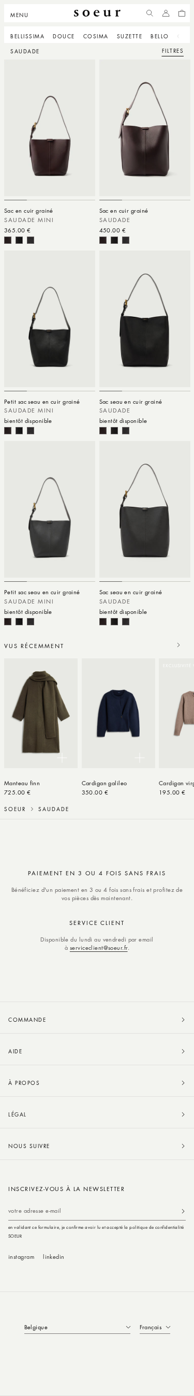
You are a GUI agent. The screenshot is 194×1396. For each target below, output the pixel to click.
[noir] (19, 240)
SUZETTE (130, 36)
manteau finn (22, 783)
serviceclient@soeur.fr (99, 947)
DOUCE (64, 36)
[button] (22, 13)
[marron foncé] (7, 240)
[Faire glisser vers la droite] (178, 645)
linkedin (54, 1256)
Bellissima (27, 36)
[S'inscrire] (183, 1211)
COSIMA (96, 36)
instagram (21, 1256)
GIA (183, 36)
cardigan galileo (104, 783)
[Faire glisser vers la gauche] (155, 645)
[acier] (30, 240)
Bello (160, 36)
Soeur (15, 809)
